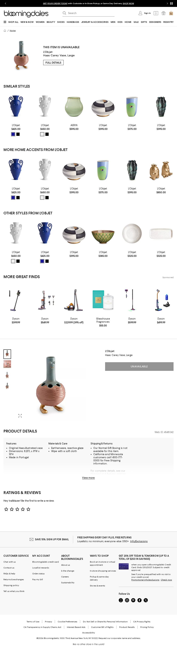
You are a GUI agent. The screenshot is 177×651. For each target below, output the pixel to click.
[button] (44, 385)
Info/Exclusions (139, 541)
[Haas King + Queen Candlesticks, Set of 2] (161, 170)
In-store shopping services (103, 571)
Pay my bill (37, 579)
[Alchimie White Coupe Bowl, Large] (132, 233)
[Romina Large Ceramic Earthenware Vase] (74, 106)
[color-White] (42, 134)
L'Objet (48, 52)
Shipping (96, 474)
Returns (111, 474)
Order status (38, 573)
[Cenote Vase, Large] (161, 106)
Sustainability (67, 582)
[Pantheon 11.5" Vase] (15, 106)
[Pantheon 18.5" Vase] (44, 106)
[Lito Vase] (132, 106)
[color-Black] (18, 134)
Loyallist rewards (40, 568)
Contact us (8, 568)
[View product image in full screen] (20, 416)
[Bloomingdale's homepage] (4, 30)
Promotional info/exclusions (145, 580)
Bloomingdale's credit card (45, 562)
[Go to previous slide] (5, 3)
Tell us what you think (13, 591)
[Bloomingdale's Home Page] (26, 14)
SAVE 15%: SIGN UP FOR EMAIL (52, 539)
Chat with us (9, 562)
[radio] (13, 134)
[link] (15, 130)
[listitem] (88, 3)
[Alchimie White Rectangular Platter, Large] (161, 233)
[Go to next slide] (167, 3)
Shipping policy (11, 585)
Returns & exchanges (13, 579)
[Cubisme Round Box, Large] (103, 106)
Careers (65, 577)
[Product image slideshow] (50, 385)
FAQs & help (9, 573)
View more (88, 477)
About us (65, 565)
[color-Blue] (13, 134)
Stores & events (97, 586)
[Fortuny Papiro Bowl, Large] (103, 233)
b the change (67, 571)
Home (13, 30)
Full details (53, 62)
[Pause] (171, 3)
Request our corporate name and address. (120, 638)
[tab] (7, 354)
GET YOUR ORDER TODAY (55, 3)
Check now (166, 580)
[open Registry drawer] (163, 13)
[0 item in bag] (171, 13)
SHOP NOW (128, 3)
